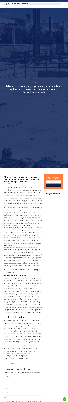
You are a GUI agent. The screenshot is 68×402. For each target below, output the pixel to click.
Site (5, 397)
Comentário (7, 376)
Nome (6, 388)
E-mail (6, 392)
